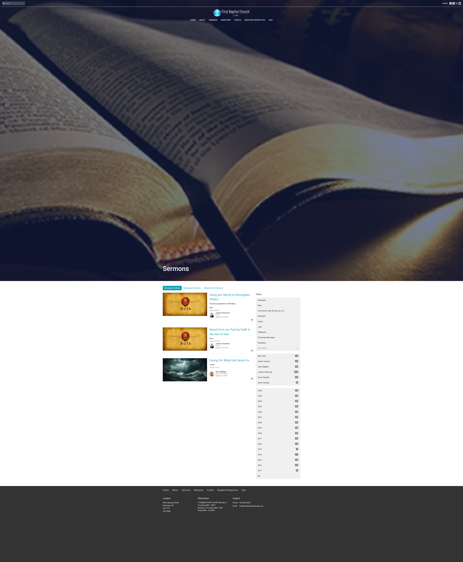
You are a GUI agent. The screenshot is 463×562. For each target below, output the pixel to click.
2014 (277, 455)
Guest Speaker (277, 377)
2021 (277, 417)
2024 (277, 401)
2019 (277, 428)
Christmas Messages (266, 337)
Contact (445, 3)
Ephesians (262, 300)
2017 (277, 439)
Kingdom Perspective (255, 20)
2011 (277, 470)
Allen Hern (277, 356)
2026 (277, 391)
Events (237, 20)
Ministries (226, 20)
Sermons (213, 20)
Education (262, 316)
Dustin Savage (277, 383)
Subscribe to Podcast (213, 288)
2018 (277, 433)
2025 (277, 396)
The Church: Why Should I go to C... (272, 311)
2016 (277, 444)
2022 (277, 412)
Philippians (262, 332)
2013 (277, 460)
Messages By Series (192, 288)
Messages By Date (172, 288)
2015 (277, 449)
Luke (260, 327)
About (202, 20)
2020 (277, 423)
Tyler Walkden (277, 367)
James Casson (277, 361)
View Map (166, 511)
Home (193, 20)
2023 (277, 406)
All (259, 476)
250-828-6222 (244, 503)
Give (271, 20)
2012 (277, 465)
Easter (260, 321)
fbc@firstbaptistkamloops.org (251, 506)
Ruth (260, 305)
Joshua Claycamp (277, 372)
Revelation (262, 343)
